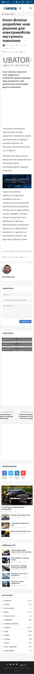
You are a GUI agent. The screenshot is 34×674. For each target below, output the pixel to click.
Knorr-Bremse (19, 251)
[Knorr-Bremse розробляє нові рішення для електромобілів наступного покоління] (17, 61)
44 (25, 577)
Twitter (17, 52)
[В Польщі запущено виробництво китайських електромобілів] (17, 342)
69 (25, 554)
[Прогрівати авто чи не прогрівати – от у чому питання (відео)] (6, 576)
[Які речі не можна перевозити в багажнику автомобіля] (6, 584)
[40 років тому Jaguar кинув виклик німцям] (5, 517)
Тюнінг (6, 643)
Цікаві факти (9, 651)
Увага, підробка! (10, 647)
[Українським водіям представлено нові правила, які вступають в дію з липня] (6, 553)
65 (25, 562)
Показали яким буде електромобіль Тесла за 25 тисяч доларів (26, 416)
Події (12, 14)
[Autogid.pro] (10, 8)
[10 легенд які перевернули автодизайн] (17, 495)
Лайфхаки (8, 620)
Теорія (6, 635)
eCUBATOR (12, 251)
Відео (6, 612)
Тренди (7, 639)
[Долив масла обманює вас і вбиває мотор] (5, 534)
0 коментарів (8, 48)
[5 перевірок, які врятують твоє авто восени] (5, 526)
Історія (6, 604)
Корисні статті (9, 616)
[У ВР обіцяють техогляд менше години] (6, 560)
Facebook (9, 52)
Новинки (7, 627)
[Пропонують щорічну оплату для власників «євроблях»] (6, 568)
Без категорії (9, 608)
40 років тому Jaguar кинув (20, 515)
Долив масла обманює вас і (21, 531)
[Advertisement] (17, 107)
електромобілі (27, 251)
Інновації (7, 600)
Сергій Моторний (10, 45)
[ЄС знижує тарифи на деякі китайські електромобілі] (17, 339)
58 (24, 569)
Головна (6, 14)
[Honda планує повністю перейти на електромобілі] (17, 346)
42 (25, 585)
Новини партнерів (11, 624)
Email (23, 52)
